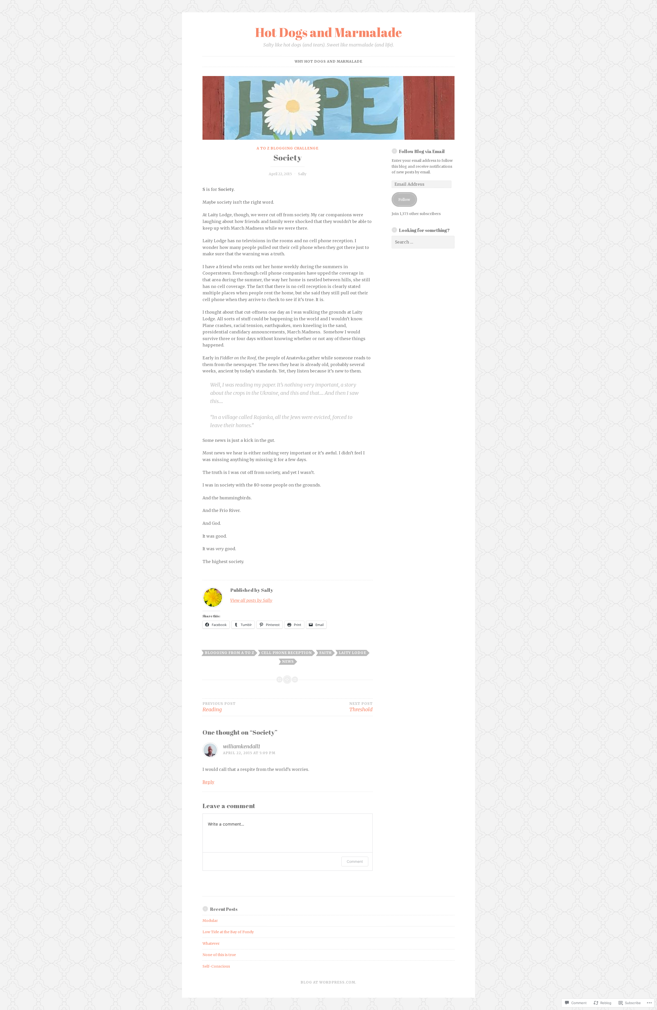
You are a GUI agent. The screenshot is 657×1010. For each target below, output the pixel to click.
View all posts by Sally (251, 600)
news (288, 661)
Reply (208, 781)
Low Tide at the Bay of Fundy (228, 932)
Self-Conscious (216, 966)
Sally (302, 174)
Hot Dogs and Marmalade (328, 32)
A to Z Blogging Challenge (287, 148)
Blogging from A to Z (229, 653)
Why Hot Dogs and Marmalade (328, 61)
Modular (210, 920)
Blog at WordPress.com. (328, 982)
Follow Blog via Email (422, 151)
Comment (355, 861)
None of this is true (219, 954)
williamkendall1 (241, 746)
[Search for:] (423, 242)
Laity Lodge (352, 653)
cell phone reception (286, 653)
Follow (404, 199)
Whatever (211, 943)
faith (325, 653)
